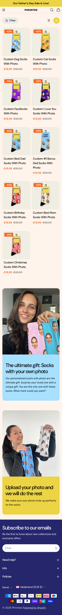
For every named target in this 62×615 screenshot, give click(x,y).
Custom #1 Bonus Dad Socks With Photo (44, 163)
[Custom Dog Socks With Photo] (16, 42)
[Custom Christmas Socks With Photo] (16, 245)
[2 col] (56, 20)
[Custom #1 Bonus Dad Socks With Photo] (46, 141)
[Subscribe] (56, 548)
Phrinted (17, 607)
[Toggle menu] (3, 10)
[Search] (52, 10)
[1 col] (49, 20)
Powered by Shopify (34, 607)
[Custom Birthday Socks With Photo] (16, 195)
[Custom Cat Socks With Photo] (46, 42)
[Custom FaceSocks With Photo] (16, 91)
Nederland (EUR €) (32, 587)
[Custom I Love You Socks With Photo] (46, 91)
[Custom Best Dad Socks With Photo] (16, 141)
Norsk (5, 587)
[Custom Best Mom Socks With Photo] (46, 195)
